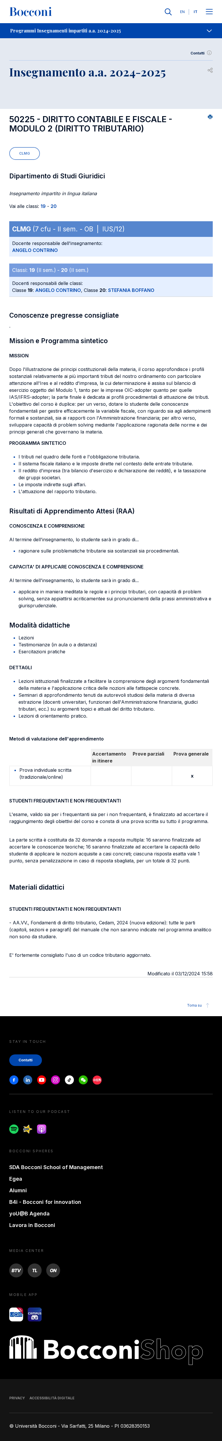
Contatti (197, 53)
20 (54, 206)
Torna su (194, 1005)
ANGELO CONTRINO (35, 250)
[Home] (30, 12)
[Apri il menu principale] (209, 12)
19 (43, 206)
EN (182, 12)
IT (195, 12)
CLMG (24, 153)
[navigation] (111, 30)
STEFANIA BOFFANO (131, 290)
